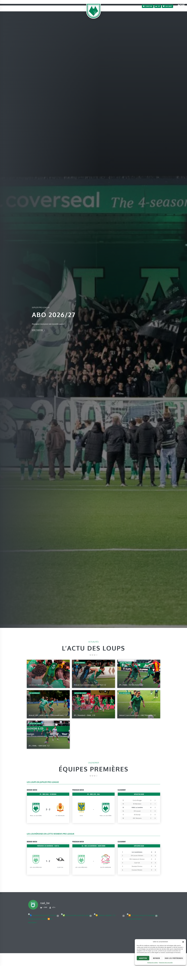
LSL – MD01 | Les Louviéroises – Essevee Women (93, 846)
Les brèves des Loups (37, 685)
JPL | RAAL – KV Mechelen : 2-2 (131, 685)
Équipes (21, 8)
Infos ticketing (37, 330)
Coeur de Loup (7, 2)
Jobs (15, 2)
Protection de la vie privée (166, 962)
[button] (183, 942)
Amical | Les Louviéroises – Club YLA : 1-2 (90, 685)
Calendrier (35, 8)
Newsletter (136, 6)
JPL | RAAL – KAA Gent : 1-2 (39, 746)
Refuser (156, 958)
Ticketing (148, 6)
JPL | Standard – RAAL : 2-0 (84, 715)
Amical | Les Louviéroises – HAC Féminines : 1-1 (137, 715)
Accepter (143, 958)
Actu (11, 8)
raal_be (45, 903)
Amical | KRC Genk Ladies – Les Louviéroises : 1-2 (48, 715)
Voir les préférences (174, 958)
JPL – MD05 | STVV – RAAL (93, 794)
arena (181, 6)
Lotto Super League (139, 846)
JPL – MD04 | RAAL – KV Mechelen (48, 794)
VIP (159, 6)
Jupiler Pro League (139, 794)
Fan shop (168, 6)
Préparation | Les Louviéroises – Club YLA (48, 846)
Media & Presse (23, 2)
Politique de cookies (152, 962)
